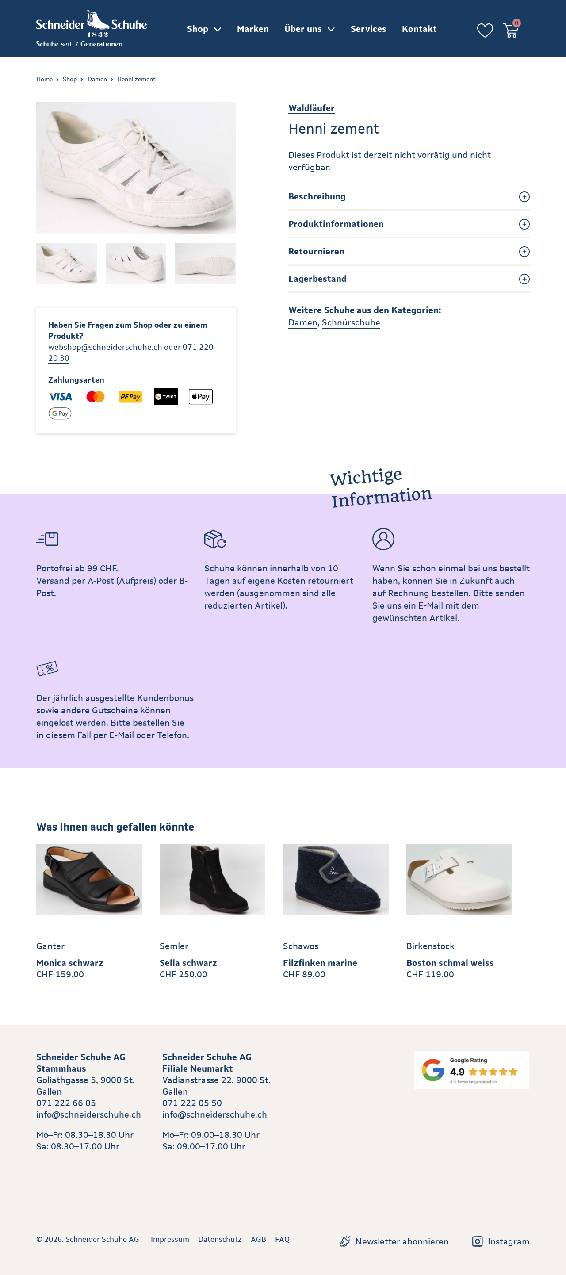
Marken (253, 28)
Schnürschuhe (351, 322)
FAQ (282, 1239)
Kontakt (419, 28)
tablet (174, 1166)
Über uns (303, 28)
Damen (97, 79)
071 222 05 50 (192, 1103)
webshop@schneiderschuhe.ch (105, 347)
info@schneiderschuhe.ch (88, 1114)
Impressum (170, 1239)
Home (44, 79)
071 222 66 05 (66, 1103)
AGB (258, 1239)
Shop (197, 28)
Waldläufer (311, 108)
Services (368, 28)
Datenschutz (220, 1239)
